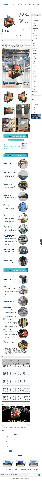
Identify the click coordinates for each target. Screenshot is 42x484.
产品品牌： (16, 35)
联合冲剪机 (33, 94)
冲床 (32, 97)
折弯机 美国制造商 (17, 427)
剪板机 (33, 33)
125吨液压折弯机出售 (5, 430)
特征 (5, 37)
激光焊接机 (33, 112)
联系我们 (16, 474)
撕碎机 (33, 40)
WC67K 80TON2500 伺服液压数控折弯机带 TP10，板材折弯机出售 (8, 469)
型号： (3, 35)
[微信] (40, 244)
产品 (7, 474)
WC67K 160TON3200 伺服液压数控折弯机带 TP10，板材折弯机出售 (34, 469)
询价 (24, 27)
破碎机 (33, 101)
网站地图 (28, 478)
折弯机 (33, 17)
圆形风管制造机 (34, 74)
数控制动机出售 (18, 429)
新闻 (9, 474)
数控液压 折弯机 (23, 427)
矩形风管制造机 (34, 48)
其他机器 (33, 107)
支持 (11, 474)
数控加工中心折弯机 (5, 427)
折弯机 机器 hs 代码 (25, 429)
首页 (2, 474)
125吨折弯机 (11, 427)
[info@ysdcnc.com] (40, 242)
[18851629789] (40, 239)
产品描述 (12, 37)
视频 (26, 37)
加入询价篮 (24, 29)
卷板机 (33, 99)
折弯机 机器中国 (11, 429)
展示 (13, 474)
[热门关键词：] (36, 1)
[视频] (36, 116)
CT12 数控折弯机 (34, 111)
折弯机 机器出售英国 (5, 429)
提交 (10, 450)
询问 (39, 1)
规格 (19, 37)
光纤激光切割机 (34, 91)
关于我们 (4, 474)
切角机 (33, 96)
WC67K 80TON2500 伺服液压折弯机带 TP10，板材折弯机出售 (21, 469)
